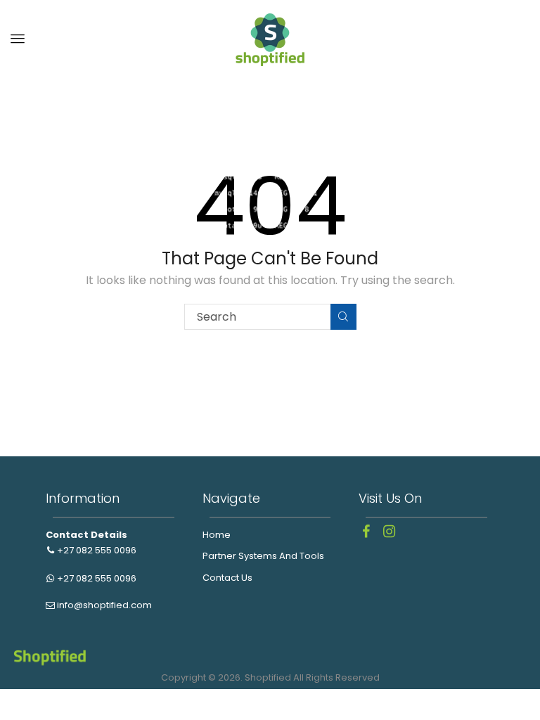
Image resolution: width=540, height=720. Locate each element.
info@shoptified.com (103, 605)
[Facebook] (366, 532)
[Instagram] (389, 532)
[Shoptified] (270, 38)
